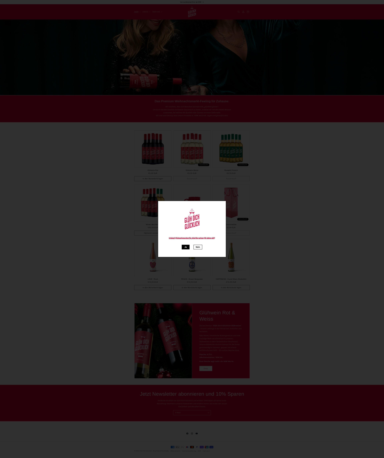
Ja (185, 247)
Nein (198, 247)
